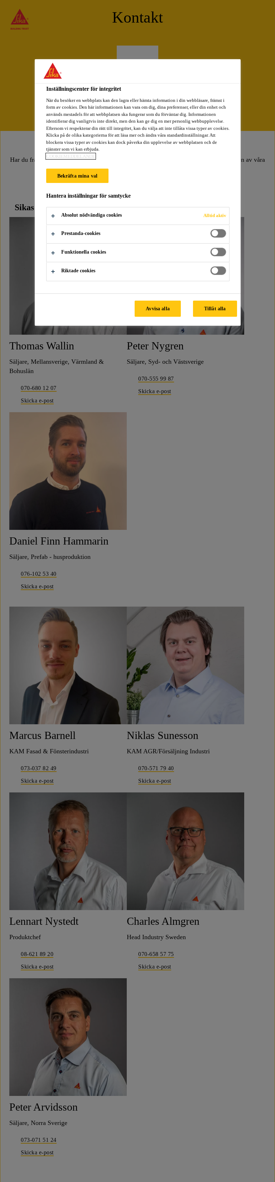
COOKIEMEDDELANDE (70, 156)
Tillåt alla (215, 308)
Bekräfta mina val (77, 176)
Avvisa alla (158, 308)
